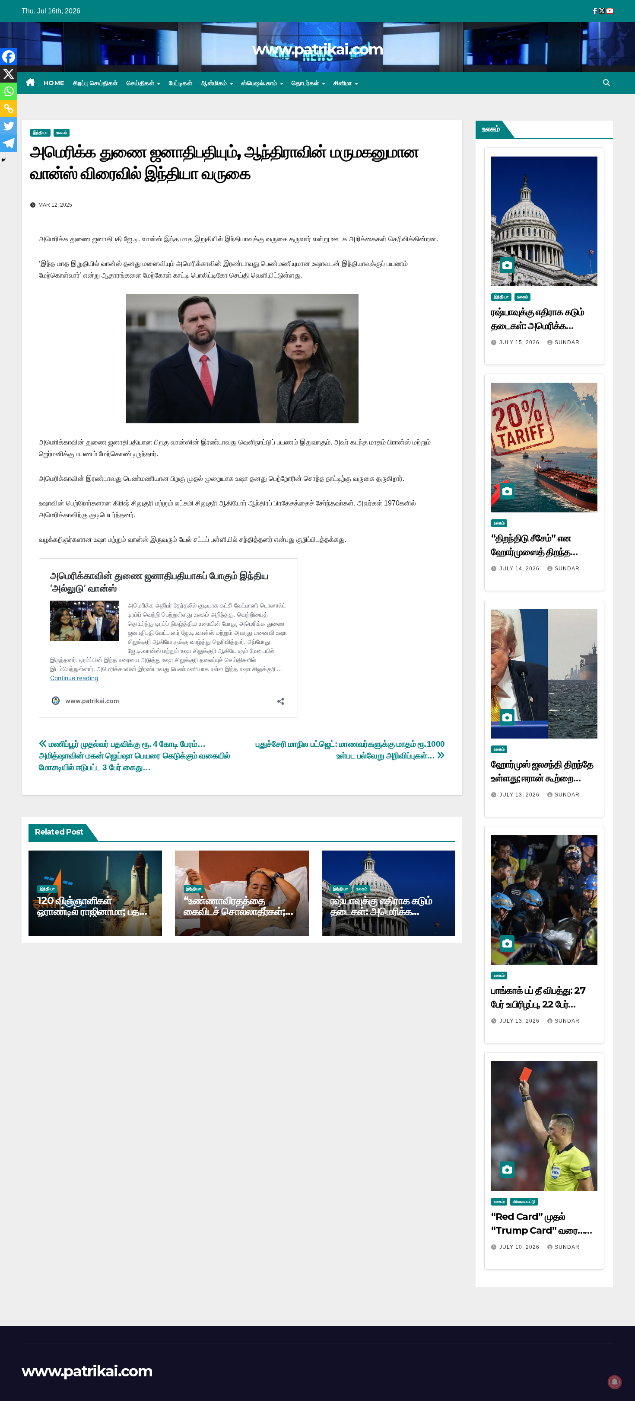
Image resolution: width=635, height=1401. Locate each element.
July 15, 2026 (520, 342)
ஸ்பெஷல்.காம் (260, 83)
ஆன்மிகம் (215, 83)
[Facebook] (8, 56)
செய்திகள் (141, 83)
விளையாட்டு (524, 1201)
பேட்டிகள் (181, 83)
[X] (8, 74)
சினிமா (343, 83)
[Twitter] (8, 125)
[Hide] (3, 160)
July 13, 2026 (520, 795)
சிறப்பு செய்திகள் (95, 83)
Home (54, 83)
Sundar (567, 342)
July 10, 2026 (520, 1247)
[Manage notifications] (615, 1382)
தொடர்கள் (306, 83)
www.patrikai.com (317, 49)
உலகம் (61, 132)
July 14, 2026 (520, 569)
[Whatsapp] (8, 91)
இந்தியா (40, 132)
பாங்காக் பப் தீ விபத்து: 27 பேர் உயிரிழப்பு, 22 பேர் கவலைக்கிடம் (538, 1004)
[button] (606, 82)
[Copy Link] (8, 108)
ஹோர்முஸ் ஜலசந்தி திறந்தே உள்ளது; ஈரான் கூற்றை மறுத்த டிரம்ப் (542, 778)
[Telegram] (8, 143)
